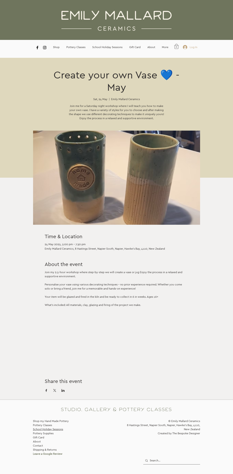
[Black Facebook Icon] (37, 47)
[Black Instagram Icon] (44, 47)
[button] (176, 46)
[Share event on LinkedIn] (63, 390)
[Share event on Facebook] (46, 390)
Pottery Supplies (43, 433)
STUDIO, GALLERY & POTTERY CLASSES (116, 410)
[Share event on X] (54, 390)
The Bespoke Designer (186, 433)
